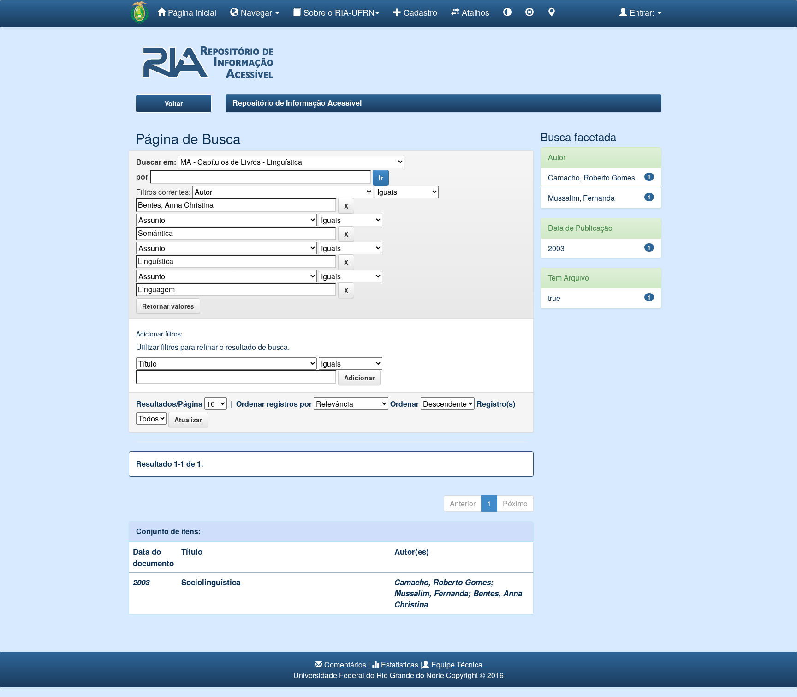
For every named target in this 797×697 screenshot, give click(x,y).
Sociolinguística (210, 582)
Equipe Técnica (456, 664)
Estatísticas (399, 664)
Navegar (256, 12)
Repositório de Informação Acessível (297, 102)
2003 (556, 248)
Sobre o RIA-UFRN (338, 12)
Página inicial (191, 12)
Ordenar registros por (274, 404)
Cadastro (419, 12)
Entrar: (642, 12)
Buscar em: (156, 162)
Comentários (345, 664)
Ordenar (404, 404)
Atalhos (474, 12)
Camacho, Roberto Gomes (442, 582)
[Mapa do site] (552, 13)
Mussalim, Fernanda (431, 593)
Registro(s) (495, 404)
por (142, 177)
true (554, 298)
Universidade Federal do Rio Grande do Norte (368, 675)
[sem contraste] (529, 13)
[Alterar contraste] (507, 13)
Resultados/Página (169, 404)
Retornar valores (168, 306)
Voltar (174, 103)
